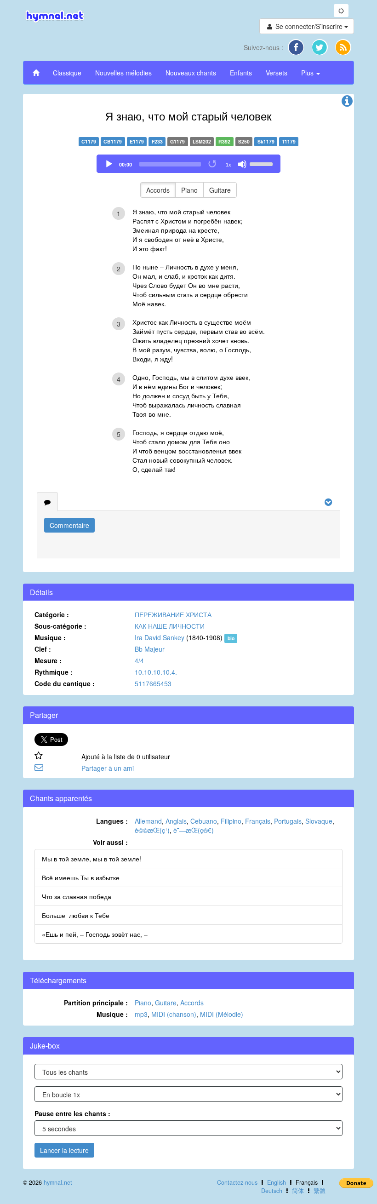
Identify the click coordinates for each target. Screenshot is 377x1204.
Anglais (176, 821)
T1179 (289, 141)
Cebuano (203, 821)
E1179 (137, 141)
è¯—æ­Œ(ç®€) (193, 830)
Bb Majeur (150, 649)
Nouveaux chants (191, 72)
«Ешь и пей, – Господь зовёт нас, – (95, 934)
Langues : (112, 821)
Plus (308, 72)
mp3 (141, 1014)
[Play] (109, 164)
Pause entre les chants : (72, 1113)
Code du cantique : (64, 683)
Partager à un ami (107, 768)
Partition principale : (96, 1002)
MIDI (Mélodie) (221, 1014)
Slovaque (318, 821)
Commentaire (69, 525)
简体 (298, 1191)
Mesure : (48, 660)
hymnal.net (58, 1182)
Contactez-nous (237, 1182)
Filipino (231, 821)
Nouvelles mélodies (123, 72)
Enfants (241, 72)
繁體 (320, 1191)
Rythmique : (53, 672)
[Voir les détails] (347, 103)
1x (228, 164)
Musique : (50, 637)
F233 (157, 141)
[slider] (262, 163)
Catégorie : (51, 614)
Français (257, 821)
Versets (276, 72)
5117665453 (153, 683)
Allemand (148, 821)
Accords (158, 190)
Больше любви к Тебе (75, 915)
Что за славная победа (76, 896)
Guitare (220, 190)
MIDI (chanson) (173, 1014)
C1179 (88, 141)
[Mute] (242, 164)
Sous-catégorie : (60, 626)
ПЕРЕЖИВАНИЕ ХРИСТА (173, 614)
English (276, 1182)
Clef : (42, 649)
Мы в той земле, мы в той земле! (91, 858)
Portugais (288, 821)
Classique (67, 72)
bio (231, 638)
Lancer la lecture (64, 1150)
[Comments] (47, 501)
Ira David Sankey (159, 637)
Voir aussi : (110, 842)
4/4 (139, 660)
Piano (189, 190)
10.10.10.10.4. (156, 672)
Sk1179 (265, 141)
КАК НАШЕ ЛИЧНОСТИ (170, 626)
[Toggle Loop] (212, 164)
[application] (188, 164)
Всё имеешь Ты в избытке (81, 877)
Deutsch (271, 1191)
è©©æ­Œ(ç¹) (152, 830)
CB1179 (112, 141)
